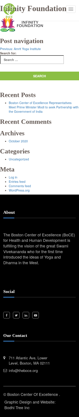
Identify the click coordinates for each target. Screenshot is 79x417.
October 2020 (18, 141)
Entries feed (17, 181)
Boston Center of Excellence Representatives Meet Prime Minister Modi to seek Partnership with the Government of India (44, 107)
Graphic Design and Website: (30, 402)
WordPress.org (19, 190)
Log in (13, 177)
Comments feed (20, 186)
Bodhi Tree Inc (17, 407)
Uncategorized (19, 159)
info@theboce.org (23, 370)
